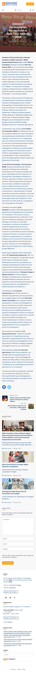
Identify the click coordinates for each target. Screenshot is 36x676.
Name (5, 539)
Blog (24, 669)
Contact (19, 669)
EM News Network (14, 41)
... (32, 445)
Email (5, 544)
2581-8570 (13, 587)
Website (5, 549)
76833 (19, 585)
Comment (6, 519)
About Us (13, 669)
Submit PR (30, 4)
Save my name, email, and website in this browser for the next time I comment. (18, 556)
